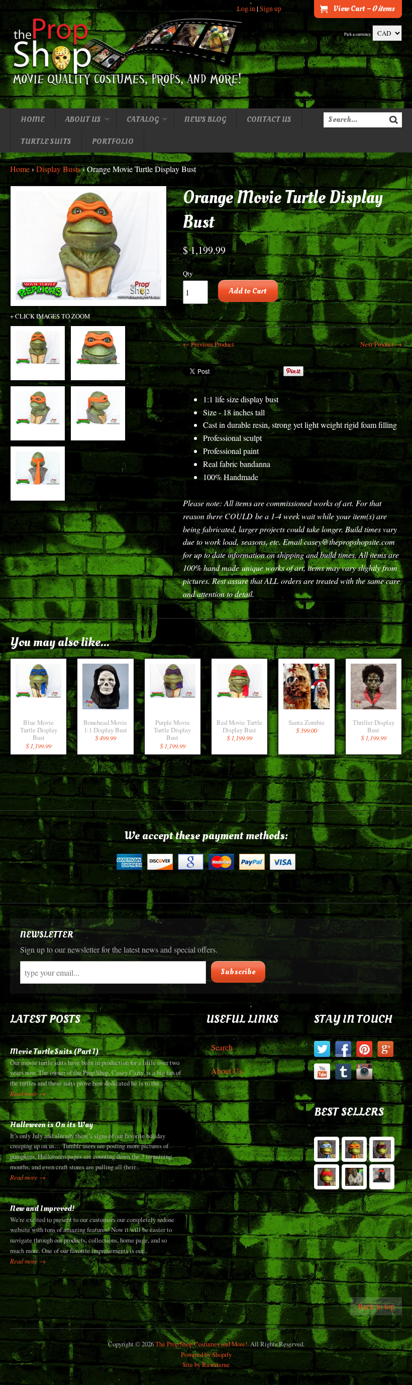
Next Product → (381, 344)
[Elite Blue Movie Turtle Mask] (326, 1149)
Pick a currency (357, 34)
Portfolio (113, 141)
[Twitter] (322, 1050)
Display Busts (58, 169)
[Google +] (385, 1050)
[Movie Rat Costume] (354, 1176)
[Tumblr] (343, 1073)
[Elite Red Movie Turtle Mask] (326, 1176)
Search (222, 1047)
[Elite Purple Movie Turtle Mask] (381, 1149)
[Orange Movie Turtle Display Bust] (37, 353)
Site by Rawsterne (206, 1364)
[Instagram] (364, 1073)
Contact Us (269, 119)
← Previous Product (208, 344)
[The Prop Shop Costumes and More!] (127, 54)
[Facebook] (343, 1050)
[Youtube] (322, 1073)
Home (33, 119)
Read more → (28, 1093)
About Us (83, 119)
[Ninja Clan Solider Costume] (381, 1176)
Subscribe (238, 971)
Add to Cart (247, 290)
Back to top (376, 1306)
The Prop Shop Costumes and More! (201, 1343)
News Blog (205, 119)
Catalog (143, 119)
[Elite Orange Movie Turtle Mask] (354, 1149)
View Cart (363, 8)
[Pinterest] (364, 1050)
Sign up (270, 8)
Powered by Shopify (206, 1354)
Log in (246, 8)
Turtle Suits (46, 141)
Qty (187, 273)
